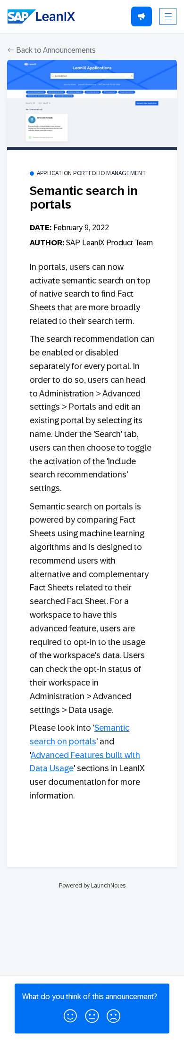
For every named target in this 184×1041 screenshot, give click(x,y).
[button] (70, 1014)
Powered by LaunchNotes (92, 885)
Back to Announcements (55, 50)
